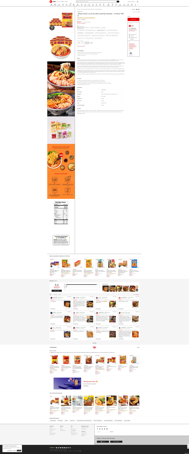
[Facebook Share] (134, 9)
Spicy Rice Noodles (98, 9)
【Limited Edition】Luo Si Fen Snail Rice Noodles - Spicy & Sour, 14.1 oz (133, 367)
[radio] (80, 28)
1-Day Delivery (73, 434)
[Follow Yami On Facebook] (97, 429)
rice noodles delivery (118, 420)
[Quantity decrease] (135, 16)
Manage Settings (10, 450)
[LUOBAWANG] (94, 347)
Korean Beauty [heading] (52, 434)
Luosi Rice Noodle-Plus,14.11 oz (122, 366)
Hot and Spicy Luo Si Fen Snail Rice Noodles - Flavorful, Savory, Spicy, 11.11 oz (88, 367)
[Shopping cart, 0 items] (137, 1)
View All (138, 347)
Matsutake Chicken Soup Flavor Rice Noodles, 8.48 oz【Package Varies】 (134, 408)
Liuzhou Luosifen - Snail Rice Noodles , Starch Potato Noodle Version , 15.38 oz (111, 271)
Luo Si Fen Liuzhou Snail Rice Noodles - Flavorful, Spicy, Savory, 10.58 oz (122, 408)
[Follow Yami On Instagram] (104, 429)
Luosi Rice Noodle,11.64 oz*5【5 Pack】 (111, 367)
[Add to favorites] (138, 12)
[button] (66, 2)
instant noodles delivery (108, 420)
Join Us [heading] (51, 431)
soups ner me (72, 420)
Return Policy (73, 431)
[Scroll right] (138, 288)
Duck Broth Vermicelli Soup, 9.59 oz (111, 408)
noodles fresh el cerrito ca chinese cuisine (84, 420)
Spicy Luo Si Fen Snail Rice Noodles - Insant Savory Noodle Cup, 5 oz (100, 271)
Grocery (78, 9)
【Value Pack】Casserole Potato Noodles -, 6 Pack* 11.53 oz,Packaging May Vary (123, 271)
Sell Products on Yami (84, 427)
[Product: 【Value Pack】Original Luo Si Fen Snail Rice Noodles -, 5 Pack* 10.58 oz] (55, 263)
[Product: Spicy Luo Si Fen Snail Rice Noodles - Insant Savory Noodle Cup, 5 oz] (100, 263)
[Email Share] (136, 9)
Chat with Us (187, 453)
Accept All (19, 450)
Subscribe (111, 431)
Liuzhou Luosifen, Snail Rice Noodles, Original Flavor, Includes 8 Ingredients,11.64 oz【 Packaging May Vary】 (88, 271)
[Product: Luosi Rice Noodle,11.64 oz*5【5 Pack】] (111, 360)
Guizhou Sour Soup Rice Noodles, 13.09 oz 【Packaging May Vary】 (134, 271)
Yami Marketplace (73, 430)
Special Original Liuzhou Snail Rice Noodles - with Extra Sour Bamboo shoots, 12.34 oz (65, 271)
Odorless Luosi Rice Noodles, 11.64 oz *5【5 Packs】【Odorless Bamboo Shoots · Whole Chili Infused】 (99, 367)
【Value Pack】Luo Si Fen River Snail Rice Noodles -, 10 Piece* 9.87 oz (54, 408)
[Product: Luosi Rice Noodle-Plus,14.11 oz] (123, 360)
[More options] (92, 308)
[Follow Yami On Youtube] (102, 429)
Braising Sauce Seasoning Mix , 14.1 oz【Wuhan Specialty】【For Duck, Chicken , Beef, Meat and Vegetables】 (88, 408)
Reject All (14, 450)
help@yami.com (83, 434)
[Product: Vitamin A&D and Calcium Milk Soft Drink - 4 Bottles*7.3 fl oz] (77, 401)
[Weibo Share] (132, 9)
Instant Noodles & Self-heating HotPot (87, 9)
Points (61, 427)
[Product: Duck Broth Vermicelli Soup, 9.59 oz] (111, 401)
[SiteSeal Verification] (53, 447)
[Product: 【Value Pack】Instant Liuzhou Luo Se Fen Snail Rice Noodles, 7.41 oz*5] (77, 263)
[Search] (118, 1)
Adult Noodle (60, 420)
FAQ (71, 427)
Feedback (82, 435)
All (50, 294)
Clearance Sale (132, 44)
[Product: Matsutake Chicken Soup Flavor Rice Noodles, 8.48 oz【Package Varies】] (134, 401)
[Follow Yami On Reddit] (107, 429)
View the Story (86, 385)
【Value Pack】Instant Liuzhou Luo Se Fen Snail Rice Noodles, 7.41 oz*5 (77, 271)
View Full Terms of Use (81, 113)
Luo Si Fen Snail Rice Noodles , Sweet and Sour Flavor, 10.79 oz (66, 367)
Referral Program (62, 430)
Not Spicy (131, 48)
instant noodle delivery (98, 420)
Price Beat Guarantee (132, 46)
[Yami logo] (53, 1)
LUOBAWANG (79, 11)
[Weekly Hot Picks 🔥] (67, 383)
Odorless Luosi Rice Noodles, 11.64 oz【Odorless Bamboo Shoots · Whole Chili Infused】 (77, 367)
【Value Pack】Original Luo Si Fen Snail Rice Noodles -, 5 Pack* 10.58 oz (54, 271)
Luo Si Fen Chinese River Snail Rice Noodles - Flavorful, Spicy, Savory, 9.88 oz (54, 367)
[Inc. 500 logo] (50, 447)
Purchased (55, 294)
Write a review (56, 290)
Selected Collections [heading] (53, 433)
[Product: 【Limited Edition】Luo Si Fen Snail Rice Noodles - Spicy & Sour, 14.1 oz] (134, 360)
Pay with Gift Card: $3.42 (76, 371)
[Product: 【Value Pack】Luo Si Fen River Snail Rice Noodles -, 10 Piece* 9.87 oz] (55, 401)
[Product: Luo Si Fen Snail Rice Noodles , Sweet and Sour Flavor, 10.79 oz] (66, 360)
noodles (66, 420)
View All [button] (75, 306)
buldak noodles (53, 420)
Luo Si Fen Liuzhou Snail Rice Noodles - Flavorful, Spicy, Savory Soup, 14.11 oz (99, 408)
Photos (60, 294)
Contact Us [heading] (51, 430)
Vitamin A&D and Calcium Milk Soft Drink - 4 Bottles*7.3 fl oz (77, 408)
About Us (51, 427)
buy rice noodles (127, 420)
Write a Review (84, 19)
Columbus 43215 (133, 28)
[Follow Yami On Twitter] (99, 429)
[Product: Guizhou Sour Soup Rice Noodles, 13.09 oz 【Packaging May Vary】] (134, 263)
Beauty (59, 1)
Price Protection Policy (74, 433)
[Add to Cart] (58, 267)
